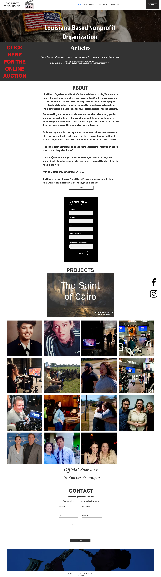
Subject (84, 515)
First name (72, 209)
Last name (72, 217)
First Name (62, 506)
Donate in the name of (75, 233)
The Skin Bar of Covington (81, 478)
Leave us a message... (65, 525)
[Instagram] (154, 294)
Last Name (85, 506)
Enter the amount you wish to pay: (78, 242)
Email (71, 225)
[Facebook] (154, 282)
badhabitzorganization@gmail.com (81, 497)
